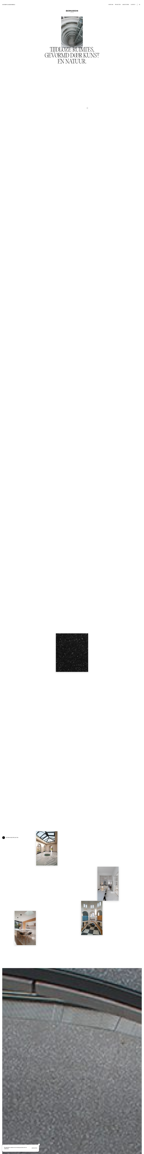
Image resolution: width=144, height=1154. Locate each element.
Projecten (118, 4)
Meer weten (34, 1148)
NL (139, 4)
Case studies (125, 4)
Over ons (110, 4)
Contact (133, 4)
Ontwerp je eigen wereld (8, 4)
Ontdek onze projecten (12, 837)
